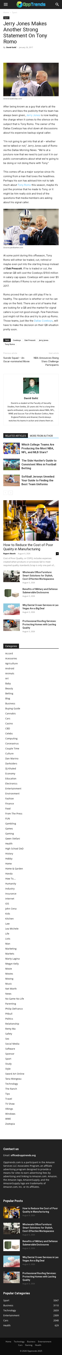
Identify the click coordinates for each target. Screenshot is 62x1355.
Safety (8, 1033)
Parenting (10, 1003)
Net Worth (11, 988)
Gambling (10, 823)
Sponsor (9, 1053)
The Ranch (11, 1088)
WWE (8, 1118)
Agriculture (11, 663)
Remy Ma (10, 1028)
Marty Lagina (12, 958)
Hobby (8, 858)
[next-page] (11, 493)
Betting (9, 693)
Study (8, 1063)
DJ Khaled (10, 768)
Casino (9, 723)
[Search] (57, 4)
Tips (7, 1093)
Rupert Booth (9, 553)
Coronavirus (12, 743)
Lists (7, 938)
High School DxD (14, 848)
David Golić (11, 47)
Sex (7, 1038)
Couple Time (12, 748)
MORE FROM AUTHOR (41, 435)
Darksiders (11, 763)
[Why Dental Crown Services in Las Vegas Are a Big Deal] (11, 609)
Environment (12, 793)
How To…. (10, 878)
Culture (9, 753)
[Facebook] (6, 55)
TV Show (10, 1103)
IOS (7, 903)
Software (10, 1048)
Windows (10, 1113)
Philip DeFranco (14, 1008)
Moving (9, 978)
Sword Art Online (14, 1073)
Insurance (10, 893)
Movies (9, 973)
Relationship (12, 1023)
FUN (7, 818)
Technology (11, 1083)
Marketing (11, 948)
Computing (11, 738)
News (8, 993)
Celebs (9, 733)
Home (6, 12)
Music (8, 983)
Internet (9, 898)
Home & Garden (14, 868)
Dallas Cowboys (43, 320)
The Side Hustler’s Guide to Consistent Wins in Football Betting (39, 464)
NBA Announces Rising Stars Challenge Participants (46, 361)
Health (9, 843)
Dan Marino (11, 758)
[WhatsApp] (29, 55)
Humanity (10, 883)
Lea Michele (12, 928)
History (9, 853)
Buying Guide (12, 708)
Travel (8, 1098)
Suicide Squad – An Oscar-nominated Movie (16, 359)
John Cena (11, 908)
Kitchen (9, 918)
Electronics (11, 783)
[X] (14, 55)
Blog (7, 698)
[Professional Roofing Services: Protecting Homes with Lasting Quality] (11, 625)
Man (7, 943)
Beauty (9, 688)
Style (8, 1068)
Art (7, 678)
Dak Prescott (29, 340)
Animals (9, 673)
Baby (8, 683)
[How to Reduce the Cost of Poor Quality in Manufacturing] (31, 520)
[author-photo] (31, 393)
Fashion (9, 798)
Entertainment (13, 788)
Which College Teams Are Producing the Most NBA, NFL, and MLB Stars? (37, 448)
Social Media (12, 1043)
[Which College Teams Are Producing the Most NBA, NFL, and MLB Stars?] (11, 448)
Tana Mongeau (13, 1078)
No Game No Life (14, 998)
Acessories (11, 658)
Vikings (9, 1108)
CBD (7, 728)
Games (9, 828)
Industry (10, 888)
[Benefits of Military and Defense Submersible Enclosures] (11, 593)
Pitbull (8, 1013)
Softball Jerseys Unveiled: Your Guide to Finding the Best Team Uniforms (38, 480)
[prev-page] (5, 493)
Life (7, 933)
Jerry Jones (33, 115)
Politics (9, 1018)
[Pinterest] (22, 55)
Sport (14, 12)
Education (10, 778)
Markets (9, 953)
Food (8, 808)
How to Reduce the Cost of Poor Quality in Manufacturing (28, 547)
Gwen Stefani (12, 838)
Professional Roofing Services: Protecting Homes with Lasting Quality (39, 624)
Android (9, 668)
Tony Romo (24, 184)
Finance (9, 803)
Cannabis (10, 713)
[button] (5, 4)
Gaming (9, 833)
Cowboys (17, 340)
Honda (9, 873)
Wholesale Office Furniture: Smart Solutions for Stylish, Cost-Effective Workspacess (38, 575)
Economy (10, 773)
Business (10, 703)
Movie (8, 968)
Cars (7, 718)
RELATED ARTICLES (15, 435)
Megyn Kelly (12, 963)
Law (7, 923)
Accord (9, 653)
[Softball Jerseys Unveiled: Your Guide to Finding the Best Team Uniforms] (11, 480)
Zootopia (10, 1123)
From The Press (13, 813)
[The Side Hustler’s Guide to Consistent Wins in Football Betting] (11, 464)
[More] (37, 55)
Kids (7, 913)
